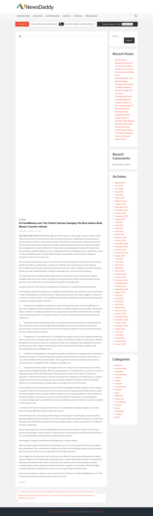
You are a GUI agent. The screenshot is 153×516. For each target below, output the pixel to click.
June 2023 (119, 298)
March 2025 (120, 234)
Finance (118, 377)
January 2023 (120, 313)
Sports (117, 408)
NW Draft (119, 396)
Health (117, 380)
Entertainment (53, 16)
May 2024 (119, 265)
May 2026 (119, 192)
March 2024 (120, 271)
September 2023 (121, 289)
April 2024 (119, 268)
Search (115, 36)
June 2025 (119, 225)
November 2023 (121, 283)
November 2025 (121, 210)
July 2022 (119, 332)
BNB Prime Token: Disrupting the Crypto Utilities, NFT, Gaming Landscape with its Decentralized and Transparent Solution (56, 497)
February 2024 (121, 274)
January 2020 (120, 344)
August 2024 (120, 256)
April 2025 (119, 231)
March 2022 (120, 338)
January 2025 (120, 240)
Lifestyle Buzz (120, 387)
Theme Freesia (97, 512)
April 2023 (119, 304)
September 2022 (121, 326)
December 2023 (121, 280)
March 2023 (120, 307)
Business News (23, 16)
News (117, 393)
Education (38, 16)
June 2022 (119, 335)
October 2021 (120, 341)
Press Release (91, 16)
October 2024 (120, 250)
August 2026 (120, 183)
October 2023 (120, 286)
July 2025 (119, 222)
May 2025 (119, 228)
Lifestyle (67, 16)
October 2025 (120, 213)
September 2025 (121, 216)
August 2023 (120, 292)
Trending (118, 414)
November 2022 (121, 320)
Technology (119, 411)
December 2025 (121, 207)
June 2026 (119, 189)
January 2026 (120, 204)
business (22, 482)
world (117, 417)
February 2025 (121, 237)
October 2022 (120, 323)
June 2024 (119, 262)
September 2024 (121, 253)
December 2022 (121, 317)
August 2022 (120, 329)
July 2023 (119, 295)
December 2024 (121, 243)
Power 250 (119, 399)
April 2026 (119, 195)
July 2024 (119, 259)
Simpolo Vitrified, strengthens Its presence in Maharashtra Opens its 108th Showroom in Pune (57, 492)
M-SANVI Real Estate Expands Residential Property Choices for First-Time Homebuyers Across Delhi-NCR (124, 102)
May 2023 (119, 301)
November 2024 (121, 246)
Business (22, 219)
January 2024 (120, 277)
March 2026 (120, 198)
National (78, 16)
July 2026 (119, 186)
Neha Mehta (23, 231)
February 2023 (121, 310)
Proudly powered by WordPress (61, 512)
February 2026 (121, 201)
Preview (118, 405)
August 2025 (120, 219)
